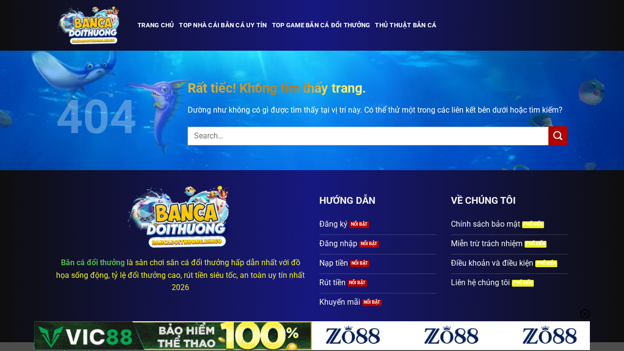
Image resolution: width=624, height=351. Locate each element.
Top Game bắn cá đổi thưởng (321, 25)
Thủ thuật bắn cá (405, 25)
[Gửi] (558, 135)
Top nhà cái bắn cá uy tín (223, 25)
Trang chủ (155, 25)
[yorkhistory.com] (89, 25)
